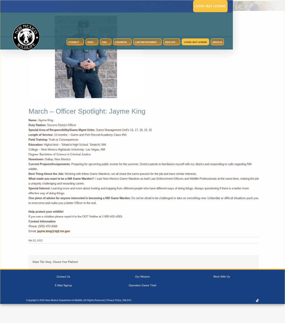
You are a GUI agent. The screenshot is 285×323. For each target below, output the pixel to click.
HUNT (90, 42)
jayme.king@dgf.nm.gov (53, 231)
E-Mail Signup (63, 285)
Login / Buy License (210, 6)
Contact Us (63, 276)
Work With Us (221, 276)
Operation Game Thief (142, 285)
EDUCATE (170, 42)
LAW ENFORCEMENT (146, 42)
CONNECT (73, 42)
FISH (104, 42)
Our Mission (142, 276)
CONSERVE (121, 42)
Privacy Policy (113, 300)
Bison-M (217, 42)
